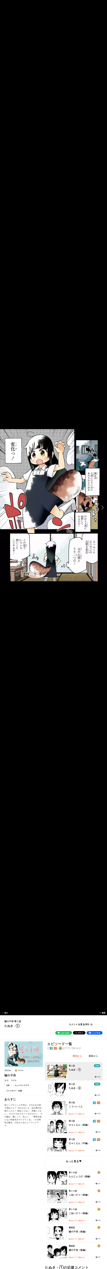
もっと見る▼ (74, 1161)
